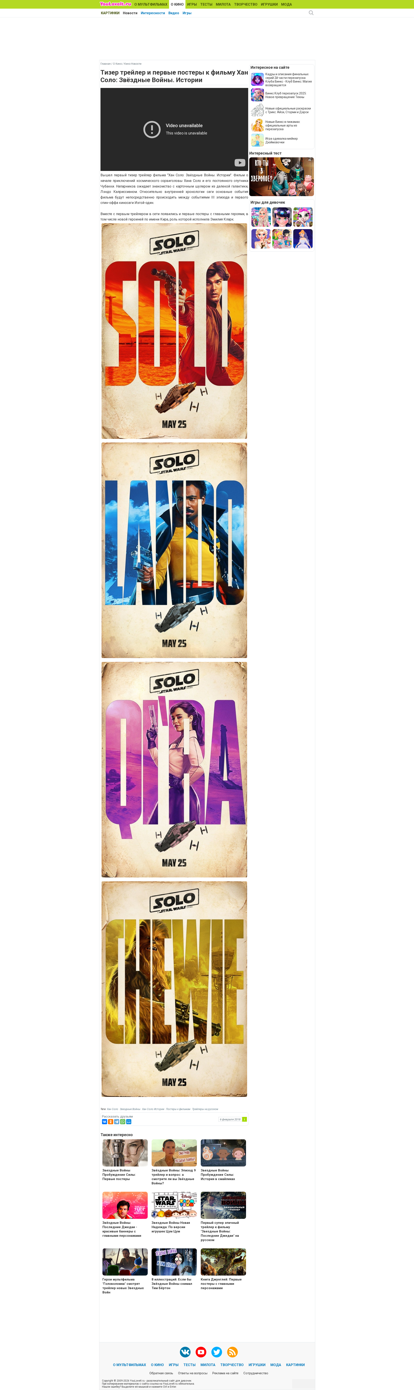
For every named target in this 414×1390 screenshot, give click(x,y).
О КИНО (177, 4)
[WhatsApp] (122, 1121)
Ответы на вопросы (192, 1373)
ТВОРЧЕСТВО (245, 4)
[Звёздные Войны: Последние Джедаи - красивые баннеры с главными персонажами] (125, 1206)
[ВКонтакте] (104, 1121)
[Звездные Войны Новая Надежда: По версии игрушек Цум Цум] (174, 1206)
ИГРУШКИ (269, 4)
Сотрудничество (255, 1373)
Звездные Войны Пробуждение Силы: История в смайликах (218, 1174)
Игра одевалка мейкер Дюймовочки (281, 140)
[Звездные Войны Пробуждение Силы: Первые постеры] (125, 1153)
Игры (187, 13)
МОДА (286, 4)
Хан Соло (112, 1109)
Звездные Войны (130, 1109)
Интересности (153, 13)
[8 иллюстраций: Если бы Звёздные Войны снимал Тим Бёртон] (174, 1262)
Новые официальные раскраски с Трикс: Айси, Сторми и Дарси (288, 110)
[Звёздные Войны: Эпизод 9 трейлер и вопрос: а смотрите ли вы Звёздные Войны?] (174, 1153)
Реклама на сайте (225, 1373)
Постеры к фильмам (178, 1109)
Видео (173, 13)
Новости (130, 13)
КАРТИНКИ (110, 13)
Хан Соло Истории (153, 1109)
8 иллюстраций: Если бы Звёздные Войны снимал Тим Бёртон (172, 1283)
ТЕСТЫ (206, 4)
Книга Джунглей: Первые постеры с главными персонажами (221, 1283)
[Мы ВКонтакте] (185, 1352)
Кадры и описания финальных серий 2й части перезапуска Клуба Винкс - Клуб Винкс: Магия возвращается (288, 79)
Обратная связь (161, 1373)
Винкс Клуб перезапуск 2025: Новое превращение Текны (286, 95)
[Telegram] (116, 1121)
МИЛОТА (223, 4)
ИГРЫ (192, 4)
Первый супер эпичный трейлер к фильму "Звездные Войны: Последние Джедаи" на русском (220, 1231)
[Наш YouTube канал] (201, 1352)
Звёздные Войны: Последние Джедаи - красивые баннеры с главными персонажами (121, 1229)
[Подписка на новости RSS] (232, 1352)
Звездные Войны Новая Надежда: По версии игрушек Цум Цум (171, 1227)
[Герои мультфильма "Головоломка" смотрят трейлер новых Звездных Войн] (125, 1262)
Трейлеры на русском (205, 1109)
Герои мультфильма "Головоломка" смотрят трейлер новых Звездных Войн (123, 1285)
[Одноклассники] (110, 1121)
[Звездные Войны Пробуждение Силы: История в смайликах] (223, 1153)
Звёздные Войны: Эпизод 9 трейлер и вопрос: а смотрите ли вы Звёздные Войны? (174, 1176)
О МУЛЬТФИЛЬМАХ (150, 4)
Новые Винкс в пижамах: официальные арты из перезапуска (282, 125)
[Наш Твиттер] (216, 1352)
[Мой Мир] (128, 1121)
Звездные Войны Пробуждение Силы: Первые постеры (119, 1174)
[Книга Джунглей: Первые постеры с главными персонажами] (223, 1262)
